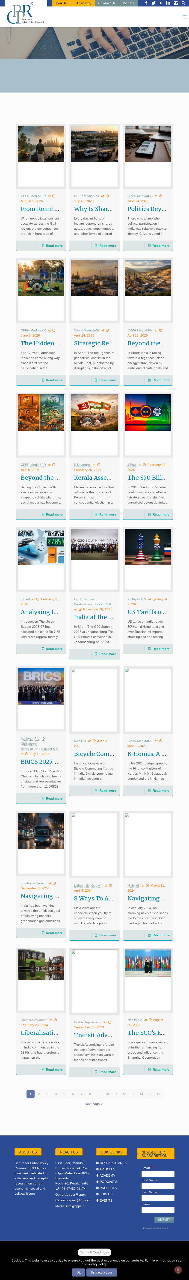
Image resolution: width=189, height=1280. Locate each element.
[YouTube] (161, 3)
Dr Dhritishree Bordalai (33, 744)
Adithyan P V (136, 599)
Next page (92, 1104)
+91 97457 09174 (73, 1188)
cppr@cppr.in (78, 1194)
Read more (54, 245)
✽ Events (104, 1200)
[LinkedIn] (168, 3)
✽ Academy (105, 1175)
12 (124, 1094)
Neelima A (134, 1020)
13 (133, 1094)
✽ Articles (105, 1169)
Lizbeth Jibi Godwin (88, 885)
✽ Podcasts (106, 1182)
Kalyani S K (102, 604)
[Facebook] (146, 3)
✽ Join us (104, 1194)
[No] (183, 1260)
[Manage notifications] (178, 1270)
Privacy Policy (102, 1272)
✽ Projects (106, 1188)
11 (116, 1094)
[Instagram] (175, 3)
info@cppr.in (75, 1206)
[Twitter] (153, 3)
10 (107, 1094)
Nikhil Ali (80, 741)
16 (158, 1094)
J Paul (131, 465)
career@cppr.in (78, 1200)
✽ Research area (111, 1163)
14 (141, 1094)
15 (150, 1094)
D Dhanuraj (82, 465)
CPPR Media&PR (33, 196)
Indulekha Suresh (33, 883)
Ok (79, 1272)
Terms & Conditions (94, 1252)
